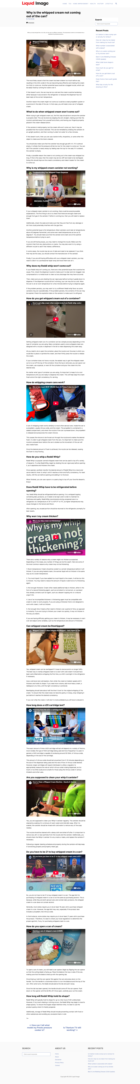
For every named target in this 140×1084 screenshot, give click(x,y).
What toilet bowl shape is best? (104, 63)
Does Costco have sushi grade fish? (106, 80)
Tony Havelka (31, 19)
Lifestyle (109, 3)
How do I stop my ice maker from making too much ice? (105, 41)
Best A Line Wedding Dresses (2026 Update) (106, 58)
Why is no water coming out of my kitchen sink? (105, 52)
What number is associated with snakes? (105, 47)
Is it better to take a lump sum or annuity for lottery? (106, 36)
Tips (27, 1018)
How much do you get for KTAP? (105, 69)
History (100, 3)
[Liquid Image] (36, 3)
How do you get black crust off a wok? (105, 75)
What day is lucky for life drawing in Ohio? (104, 86)
